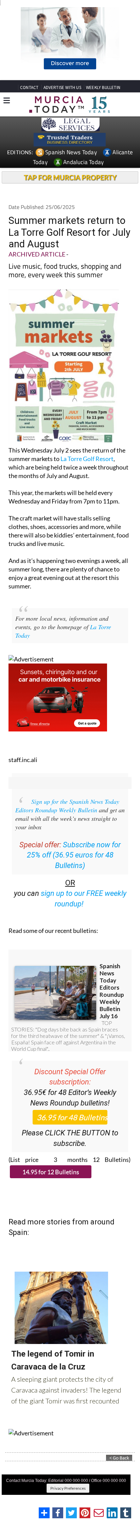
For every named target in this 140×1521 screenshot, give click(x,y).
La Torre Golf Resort (86, 458)
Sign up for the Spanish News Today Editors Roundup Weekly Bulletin (67, 805)
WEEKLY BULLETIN (103, 87)
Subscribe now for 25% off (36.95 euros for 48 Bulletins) (74, 855)
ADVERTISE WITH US (62, 87)
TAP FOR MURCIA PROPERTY (70, 177)
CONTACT (29, 87)
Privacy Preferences (68, 1488)
